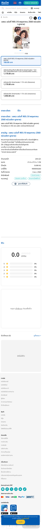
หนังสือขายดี (4, 381)
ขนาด (3, 162)
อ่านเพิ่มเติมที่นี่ (25, 518)
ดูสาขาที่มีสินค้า (23, 184)
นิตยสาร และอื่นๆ (20, 178)
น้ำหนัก (3, 165)
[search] (3, 8)
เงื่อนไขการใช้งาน (6, 472)
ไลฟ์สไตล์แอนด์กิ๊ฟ (6, 429)
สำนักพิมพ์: (5, 175)
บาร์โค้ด (4, 168)
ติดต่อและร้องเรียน (6, 468)
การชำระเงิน (4, 442)
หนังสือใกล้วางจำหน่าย (7, 392)
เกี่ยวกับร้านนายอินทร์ (7, 465)
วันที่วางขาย (5, 172)
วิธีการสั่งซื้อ (4, 438)
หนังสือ (9, 12)
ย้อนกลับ (5, 17)
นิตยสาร (22, 12)
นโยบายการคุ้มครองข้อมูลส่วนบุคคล (11, 475)
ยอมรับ (20, 522)
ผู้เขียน (3, 398)
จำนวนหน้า (5, 158)
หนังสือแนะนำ (5, 388)
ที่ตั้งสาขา (4, 479)
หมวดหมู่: (4, 178)
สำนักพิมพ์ (4, 395)
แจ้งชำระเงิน (4, 448)
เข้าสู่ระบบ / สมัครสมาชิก (31, 3)
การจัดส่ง (3, 445)
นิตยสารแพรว (35, 175)
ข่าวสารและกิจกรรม (6, 402)
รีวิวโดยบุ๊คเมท (5, 405)
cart (20, 3)
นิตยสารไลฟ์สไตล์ (34, 178)
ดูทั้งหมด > (37, 335)
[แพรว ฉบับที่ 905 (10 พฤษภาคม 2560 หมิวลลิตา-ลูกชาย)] (35, 18)
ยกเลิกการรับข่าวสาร (7, 455)
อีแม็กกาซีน (31, 12)
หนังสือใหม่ (4, 385)
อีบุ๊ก (15, 12)
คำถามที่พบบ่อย (5, 452)
